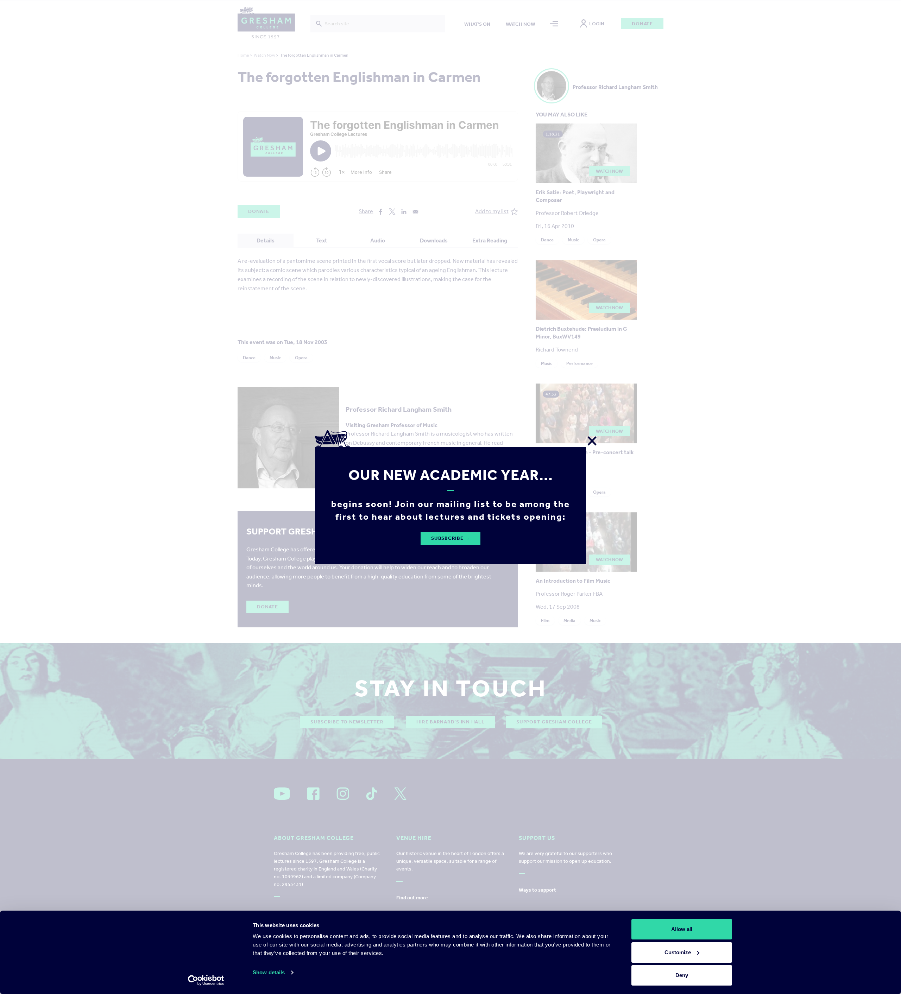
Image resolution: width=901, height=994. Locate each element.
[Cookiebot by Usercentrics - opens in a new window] (206, 980)
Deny (681, 975)
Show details (269, 972)
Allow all (681, 929)
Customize (677, 952)
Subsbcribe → (450, 538)
